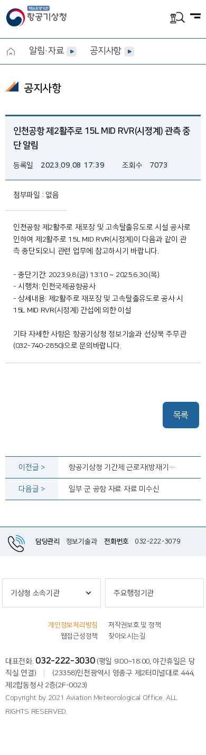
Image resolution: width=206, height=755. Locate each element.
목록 (181, 415)
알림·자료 (46, 51)
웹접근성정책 (79, 636)
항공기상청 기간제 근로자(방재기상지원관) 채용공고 (123, 467)
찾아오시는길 (126, 636)
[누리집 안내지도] (195, 17)
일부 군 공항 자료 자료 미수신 (114, 489)
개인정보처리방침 (73, 625)
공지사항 (105, 51)
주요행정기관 (134, 593)
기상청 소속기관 (35, 593)
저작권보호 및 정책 (134, 625)
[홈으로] (10, 51)
